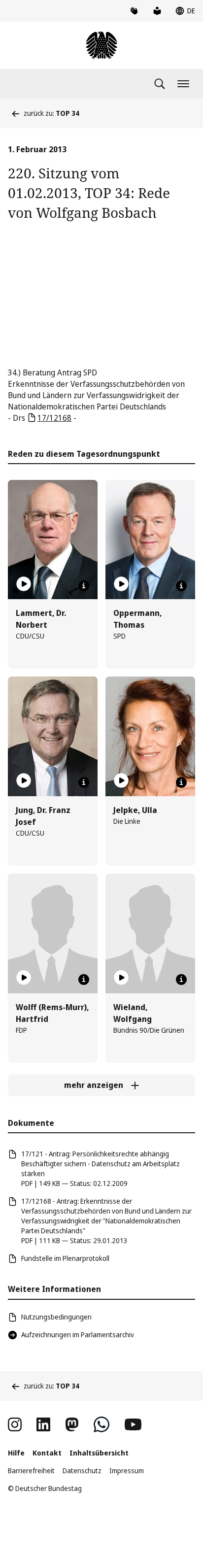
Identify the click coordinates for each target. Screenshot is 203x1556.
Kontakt (47, 1452)
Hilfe (16, 1452)
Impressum (126, 1470)
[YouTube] (133, 1424)
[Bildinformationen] (84, 586)
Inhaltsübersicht (99, 1452)
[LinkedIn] (43, 1424)
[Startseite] (101, 45)
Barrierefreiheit (31, 1470)
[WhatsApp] (101, 1424)
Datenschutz (82, 1470)
